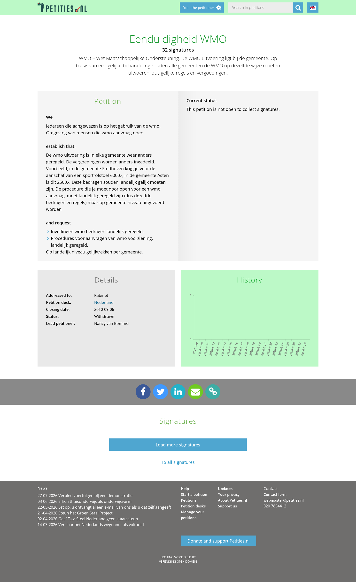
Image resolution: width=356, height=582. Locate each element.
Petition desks (193, 506)
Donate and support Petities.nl (218, 541)
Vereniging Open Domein (178, 561)
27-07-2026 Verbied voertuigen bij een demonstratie (85, 495)
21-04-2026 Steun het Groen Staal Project (75, 513)
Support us (227, 506)
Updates (225, 488)
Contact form (274, 494)
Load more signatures (178, 445)
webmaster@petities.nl (283, 500)
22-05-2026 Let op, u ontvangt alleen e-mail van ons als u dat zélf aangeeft (104, 507)
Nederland (104, 302)
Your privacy (229, 494)
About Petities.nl (232, 500)
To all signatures (178, 462)
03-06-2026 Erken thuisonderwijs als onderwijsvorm (85, 501)
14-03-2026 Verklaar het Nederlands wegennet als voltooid (91, 524)
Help (185, 488)
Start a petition (194, 494)
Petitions (188, 500)
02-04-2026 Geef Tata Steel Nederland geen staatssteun (88, 518)
